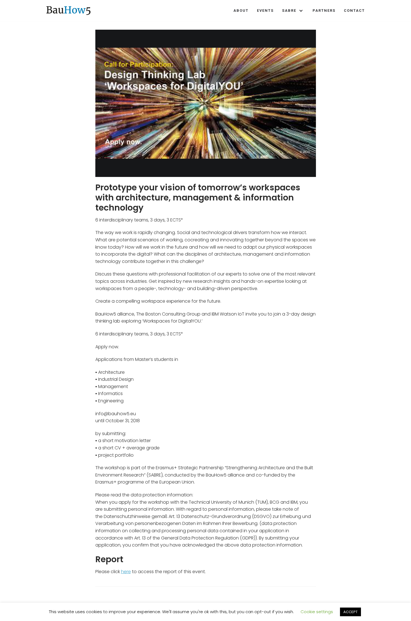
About (241, 10)
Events (265, 10)
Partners (324, 10)
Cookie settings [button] (317, 612)
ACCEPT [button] (350, 612)
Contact (354, 10)
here (126, 571)
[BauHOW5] (68, 10)
